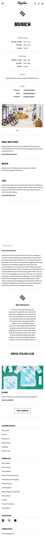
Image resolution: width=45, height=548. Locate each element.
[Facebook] (3, 520)
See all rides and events (9, 154)
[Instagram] (9, 520)
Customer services (8, 426)
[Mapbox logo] (7, 245)
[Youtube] (15, 520)
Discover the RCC (8, 400)
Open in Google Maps (9, 250)
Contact (22, 86)
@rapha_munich (28, 96)
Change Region (7, 529)
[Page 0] (17, 130)
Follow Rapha (6, 516)
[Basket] (42, 3)
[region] (22, 226)
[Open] (3, 4)
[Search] (35, 3)
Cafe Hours (22, 56)
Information (6, 458)
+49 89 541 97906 (29, 90)
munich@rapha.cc (29, 93)
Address (22, 74)
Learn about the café (8, 195)
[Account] (39, 3)
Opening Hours (22, 38)
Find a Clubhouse (23, 411)
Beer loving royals (22, 305)
